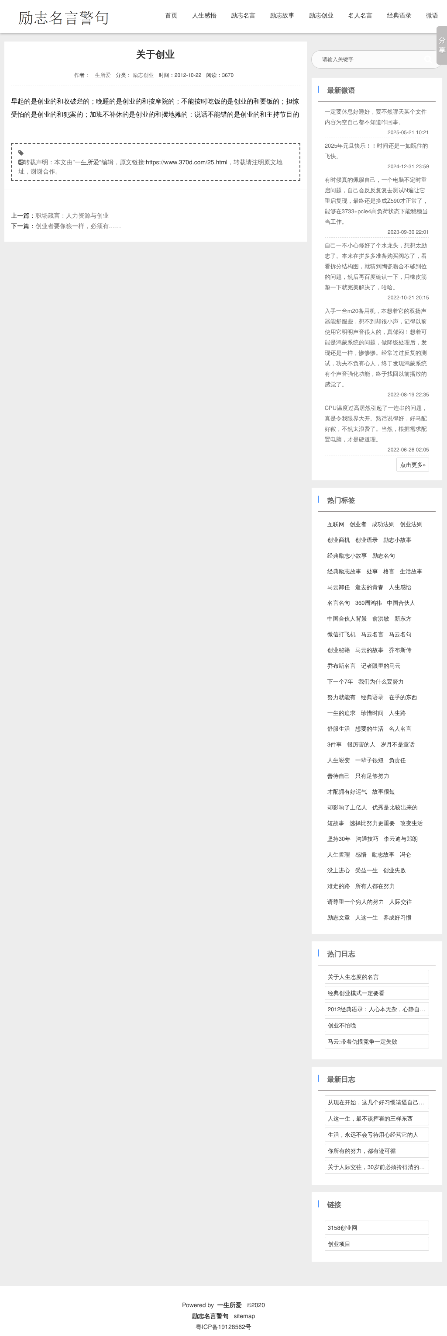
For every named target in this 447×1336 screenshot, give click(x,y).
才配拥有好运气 (347, 791)
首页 (171, 14)
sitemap (244, 1315)
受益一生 (366, 870)
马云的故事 (369, 649)
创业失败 (394, 870)
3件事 (334, 744)
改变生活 (411, 823)
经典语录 (399, 14)
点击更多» (413, 464)
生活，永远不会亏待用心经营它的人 (373, 1134)
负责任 (397, 760)
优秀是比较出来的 (395, 807)
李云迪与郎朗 (401, 838)
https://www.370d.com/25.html (186, 161)
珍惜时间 (372, 712)
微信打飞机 (341, 634)
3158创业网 (343, 1227)
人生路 (397, 712)
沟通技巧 (367, 838)
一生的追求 (341, 712)
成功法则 (383, 524)
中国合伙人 (401, 602)
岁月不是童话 (398, 744)
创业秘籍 (338, 649)
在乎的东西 (403, 697)
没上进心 (338, 870)
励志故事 (282, 14)
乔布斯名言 (341, 665)
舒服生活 (338, 728)
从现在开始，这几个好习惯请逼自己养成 (378, 1102)
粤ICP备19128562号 (223, 1326)
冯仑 (405, 854)
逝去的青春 (369, 587)
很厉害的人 (361, 744)
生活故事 (411, 571)
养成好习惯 (397, 917)
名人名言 (360, 14)
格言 (389, 571)
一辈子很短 (369, 760)
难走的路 (338, 885)
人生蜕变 (338, 760)
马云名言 (372, 634)
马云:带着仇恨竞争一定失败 (363, 1041)
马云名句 (400, 634)
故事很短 (383, 791)
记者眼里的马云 (381, 665)
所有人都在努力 (375, 885)
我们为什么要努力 (381, 681)
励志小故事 (397, 539)
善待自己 (338, 775)
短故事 (335, 823)
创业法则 (411, 524)
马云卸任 (338, 587)
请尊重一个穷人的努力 (355, 901)
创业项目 (339, 1243)
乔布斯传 (400, 649)
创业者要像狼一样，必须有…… (78, 225)
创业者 (358, 524)
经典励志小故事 (347, 555)
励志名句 (383, 555)
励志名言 (243, 14)
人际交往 (400, 901)
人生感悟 (204, 14)
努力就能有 (341, 697)
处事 (372, 571)
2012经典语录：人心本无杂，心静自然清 (378, 1009)
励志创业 (321, 14)
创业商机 (338, 539)
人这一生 (366, 917)
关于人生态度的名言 (353, 976)
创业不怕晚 (342, 1025)
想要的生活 (369, 728)
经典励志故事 (344, 571)
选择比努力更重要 (372, 823)
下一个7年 (340, 681)
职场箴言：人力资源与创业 (72, 215)
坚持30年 (339, 838)
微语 (432, 14)
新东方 (403, 618)
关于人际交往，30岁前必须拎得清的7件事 (378, 1166)
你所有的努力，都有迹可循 (362, 1150)
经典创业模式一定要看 (356, 993)
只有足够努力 (372, 775)
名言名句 (338, 602)
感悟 (361, 854)
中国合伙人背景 (347, 618)
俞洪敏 (380, 618)
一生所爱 (100, 75)
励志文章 (338, 917)
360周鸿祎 (368, 602)
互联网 (335, 524)
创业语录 (366, 539)
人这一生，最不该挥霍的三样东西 (370, 1118)
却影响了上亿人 (347, 807)
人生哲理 (338, 854)
